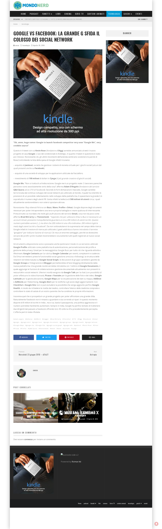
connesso (28, 439)
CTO (74, 319)
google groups (66, 322)
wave (59, 328)
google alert (26, 322)
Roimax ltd (76, 461)
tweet (53, 328)
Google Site (41, 325)
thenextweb (44, 328)
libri (58, 13)
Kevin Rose (87, 325)
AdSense (29, 319)
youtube (67, 328)
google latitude (91, 322)
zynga (74, 328)
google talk (68, 325)
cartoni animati (96, 13)
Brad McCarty (56, 319)
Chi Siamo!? (142, 19)
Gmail (95, 319)
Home (23, 13)
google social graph (55, 325)
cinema (68, 13)
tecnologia (114, 13)
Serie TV (79, 13)
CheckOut (67, 319)
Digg (80, 319)
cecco (17, 45)
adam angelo (19, 319)
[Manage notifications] (156, 524)
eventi (139, 13)
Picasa (16, 328)
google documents (51, 322)
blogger (46, 319)
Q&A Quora (33, 328)
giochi (127, 13)
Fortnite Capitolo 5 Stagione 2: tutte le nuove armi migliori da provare (53, 19)
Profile (23, 328)
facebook (87, 319)
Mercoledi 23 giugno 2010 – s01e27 (33, 353)
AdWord (38, 319)
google (16, 322)
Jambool (78, 325)
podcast (34, 13)
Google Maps (19, 325)
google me (30, 325)
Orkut (96, 325)
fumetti (46, 13)
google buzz (37, 322)
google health (79, 322)
